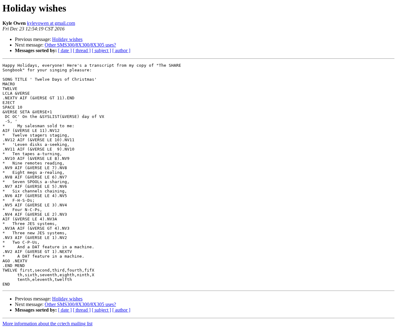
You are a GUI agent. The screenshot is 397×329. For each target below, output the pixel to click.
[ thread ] (82, 50)
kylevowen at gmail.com (51, 23)
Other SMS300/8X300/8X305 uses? (80, 44)
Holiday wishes (67, 39)
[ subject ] (101, 50)
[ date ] (65, 50)
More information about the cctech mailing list (47, 323)
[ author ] (121, 50)
